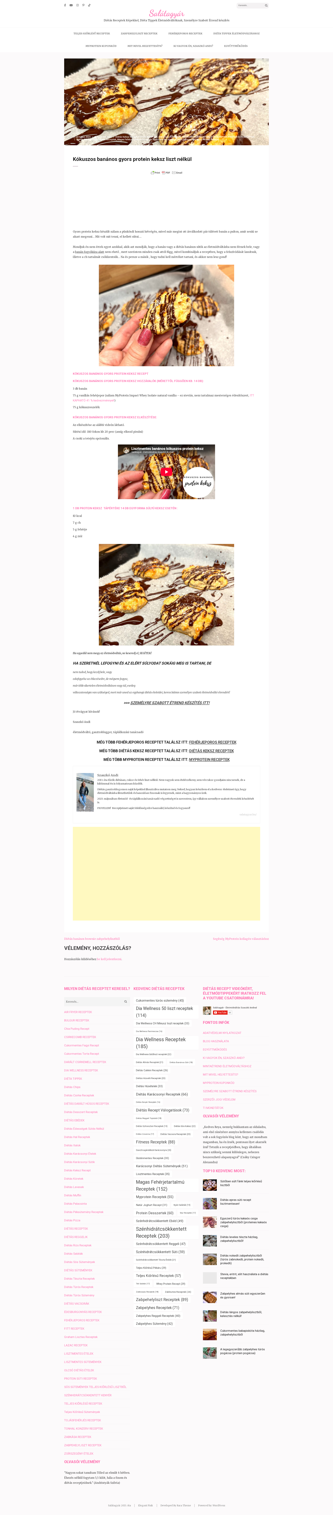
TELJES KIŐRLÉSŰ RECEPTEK (92, 33)
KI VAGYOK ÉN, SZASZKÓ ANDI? (193, 46)
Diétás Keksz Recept (126, 137)
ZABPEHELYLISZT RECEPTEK (139, 33)
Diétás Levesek (74, 1187)
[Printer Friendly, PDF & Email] (166, 172)
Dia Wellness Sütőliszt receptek (153, 1054)
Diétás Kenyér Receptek (148, 1102)
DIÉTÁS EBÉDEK (74, 1120)
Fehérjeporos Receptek (212, 742)
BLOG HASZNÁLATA (216, 1041)
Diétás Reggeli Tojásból (148, 1118)
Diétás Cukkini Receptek (152, 1070)
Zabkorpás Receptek (147, 1292)
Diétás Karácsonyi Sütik (79, 1162)
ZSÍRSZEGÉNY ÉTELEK (78, 1453)
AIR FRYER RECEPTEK (78, 1012)
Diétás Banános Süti (87, 139)
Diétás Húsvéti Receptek (150, 1078)
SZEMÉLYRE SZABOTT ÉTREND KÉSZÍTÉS (230, 1091)
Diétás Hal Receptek (77, 1137)
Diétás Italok (72, 1145)
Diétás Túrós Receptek (78, 1287)
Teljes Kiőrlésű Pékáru (151, 1267)
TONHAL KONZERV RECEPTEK (83, 1428)
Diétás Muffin (72, 1195)
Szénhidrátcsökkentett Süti (160, 1252)
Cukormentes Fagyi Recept (81, 1045)
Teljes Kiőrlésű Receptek (158, 1276)
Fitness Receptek (107, 139)
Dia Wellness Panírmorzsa (149, 1031)
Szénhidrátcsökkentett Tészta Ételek (156, 1259)
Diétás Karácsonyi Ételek (80, 1153)
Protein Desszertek (185, 139)
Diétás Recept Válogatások (162, 1110)
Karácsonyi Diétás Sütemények (162, 1166)
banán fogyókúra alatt (89, 252)
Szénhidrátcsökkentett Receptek (161, 1232)
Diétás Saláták (73, 1253)
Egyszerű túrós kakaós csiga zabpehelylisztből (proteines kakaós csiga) (243, 1222)
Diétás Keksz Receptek (211, 751)
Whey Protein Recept (207, 139)
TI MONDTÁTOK (213, 1108)
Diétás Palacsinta (75, 1203)
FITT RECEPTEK (219, 137)
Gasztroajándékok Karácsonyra (153, 1150)
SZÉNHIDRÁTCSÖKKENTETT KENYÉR (88, 1395)
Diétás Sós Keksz (185, 1126)
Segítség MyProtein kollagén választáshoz (241, 939)
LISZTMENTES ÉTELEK (78, 1353)
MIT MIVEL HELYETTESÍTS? (145, 46)
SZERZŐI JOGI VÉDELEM (219, 1099)
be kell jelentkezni (109, 959)
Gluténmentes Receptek (152, 1158)
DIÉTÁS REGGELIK (76, 1237)
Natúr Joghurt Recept (151, 1205)
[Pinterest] (83, 5)
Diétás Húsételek (149, 1086)
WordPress (219, 1505)
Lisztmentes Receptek (153, 1174)
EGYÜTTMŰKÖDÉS (236, 46)
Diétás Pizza (72, 1220)
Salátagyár (166, 13)
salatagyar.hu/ (248, 814)
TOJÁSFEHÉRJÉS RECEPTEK (82, 1420)
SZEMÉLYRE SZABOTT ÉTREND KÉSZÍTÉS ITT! (170, 703)
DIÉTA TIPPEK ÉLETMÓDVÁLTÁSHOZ (236, 33)
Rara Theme (184, 1505)
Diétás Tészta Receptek (79, 1278)
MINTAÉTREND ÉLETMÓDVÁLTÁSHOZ (227, 1066)
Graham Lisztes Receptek (80, 1337)
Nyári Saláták (182, 1205)
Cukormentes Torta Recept (81, 1053)
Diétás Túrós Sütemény (79, 1295)
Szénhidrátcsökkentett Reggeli (161, 1244)
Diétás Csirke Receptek (79, 1095)
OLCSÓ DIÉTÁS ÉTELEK (79, 1370)
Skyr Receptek (188, 1213)
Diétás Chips (72, 1087)
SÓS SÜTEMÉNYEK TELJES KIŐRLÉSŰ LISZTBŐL (95, 1387)
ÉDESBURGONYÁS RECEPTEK (83, 1312)
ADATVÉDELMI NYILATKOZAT (222, 1033)
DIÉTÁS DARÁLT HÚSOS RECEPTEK (86, 1103)
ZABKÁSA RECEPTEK (77, 1437)
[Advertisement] (166, 202)
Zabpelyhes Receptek (157, 1308)
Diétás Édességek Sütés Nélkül (84, 1128)
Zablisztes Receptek (178, 1291)
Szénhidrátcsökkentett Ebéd (159, 1221)
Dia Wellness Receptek (161, 1042)
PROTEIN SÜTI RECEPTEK (241, 137)
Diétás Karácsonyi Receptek (162, 1094)
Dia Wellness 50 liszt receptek (164, 1012)
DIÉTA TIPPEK (73, 1078)
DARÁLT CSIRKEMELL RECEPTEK (85, 1062)
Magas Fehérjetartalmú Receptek (134, 139)
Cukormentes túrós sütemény (160, 1000)
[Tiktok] (89, 5)
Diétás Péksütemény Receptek (83, 1212)
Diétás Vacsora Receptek (175, 1134)
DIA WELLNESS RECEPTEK (81, 1070)
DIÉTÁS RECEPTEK (147, 137)
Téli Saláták (143, 1284)
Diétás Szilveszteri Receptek (152, 1126)
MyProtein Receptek (209, 759)
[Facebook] (65, 5)
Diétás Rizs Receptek (77, 1245)
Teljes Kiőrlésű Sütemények (82, 1412)
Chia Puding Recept (76, 1028)
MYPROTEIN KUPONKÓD (101, 46)
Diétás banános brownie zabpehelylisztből (92, 939)
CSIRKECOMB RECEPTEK (80, 1037)
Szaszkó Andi (104, 137)
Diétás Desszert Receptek (81, 1112)
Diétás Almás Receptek (149, 1062)
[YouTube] (71, 5)
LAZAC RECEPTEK (76, 1345)
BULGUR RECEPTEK (76, 1020)
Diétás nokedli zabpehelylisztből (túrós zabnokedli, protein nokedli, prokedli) (242, 1259)
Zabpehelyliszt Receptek (162, 1299)
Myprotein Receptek (163, 139)
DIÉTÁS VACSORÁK (76, 1303)
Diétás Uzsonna (145, 1134)
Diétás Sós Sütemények (79, 1262)
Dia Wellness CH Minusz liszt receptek (162, 1023)
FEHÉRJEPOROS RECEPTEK (185, 33)
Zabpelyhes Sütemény (154, 1323)
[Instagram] (77, 5)
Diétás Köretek (73, 1178)
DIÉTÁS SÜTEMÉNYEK (170, 137)
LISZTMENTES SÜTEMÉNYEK (82, 1362)
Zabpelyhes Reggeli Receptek (158, 1315)
